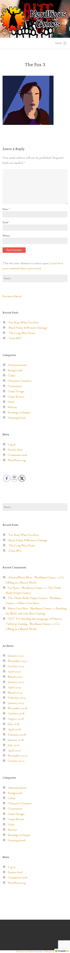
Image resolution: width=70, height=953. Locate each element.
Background (15, 370)
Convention (15, 386)
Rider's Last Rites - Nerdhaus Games (30, 609)
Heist (11, 402)
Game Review (16, 397)
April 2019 (14, 687)
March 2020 (15, 677)
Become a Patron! (12, 296)
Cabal (11, 376)
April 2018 (14, 730)
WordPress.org (17, 460)
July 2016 (13, 745)
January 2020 (16, 682)
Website (6, 235)
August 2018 (16, 719)
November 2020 (17, 661)
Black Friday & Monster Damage (27, 328)
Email (6, 222)
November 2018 (17, 708)
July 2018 (13, 724)
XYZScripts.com (48, 951)
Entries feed (15, 450)
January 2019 (16, 703)
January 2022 (16, 656)
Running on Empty (19, 413)
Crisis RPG (15, 338)
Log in (11, 445)
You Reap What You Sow (23, 323)
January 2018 (16, 740)
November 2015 (17, 756)
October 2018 (16, 714)
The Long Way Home (21, 333)
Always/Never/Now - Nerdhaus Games (32, 578)
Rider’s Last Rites (29, 603)
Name (6, 209)
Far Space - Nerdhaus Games (25, 588)
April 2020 (14, 672)
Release (12, 407)
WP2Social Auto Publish (24, 951)
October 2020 (16, 666)
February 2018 (17, 735)
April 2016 (14, 751)
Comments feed (17, 455)
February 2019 (17, 698)
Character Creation (19, 381)
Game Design (16, 391)
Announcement (17, 365)
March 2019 (15, 693)
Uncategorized (16, 418)
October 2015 (16, 761)
